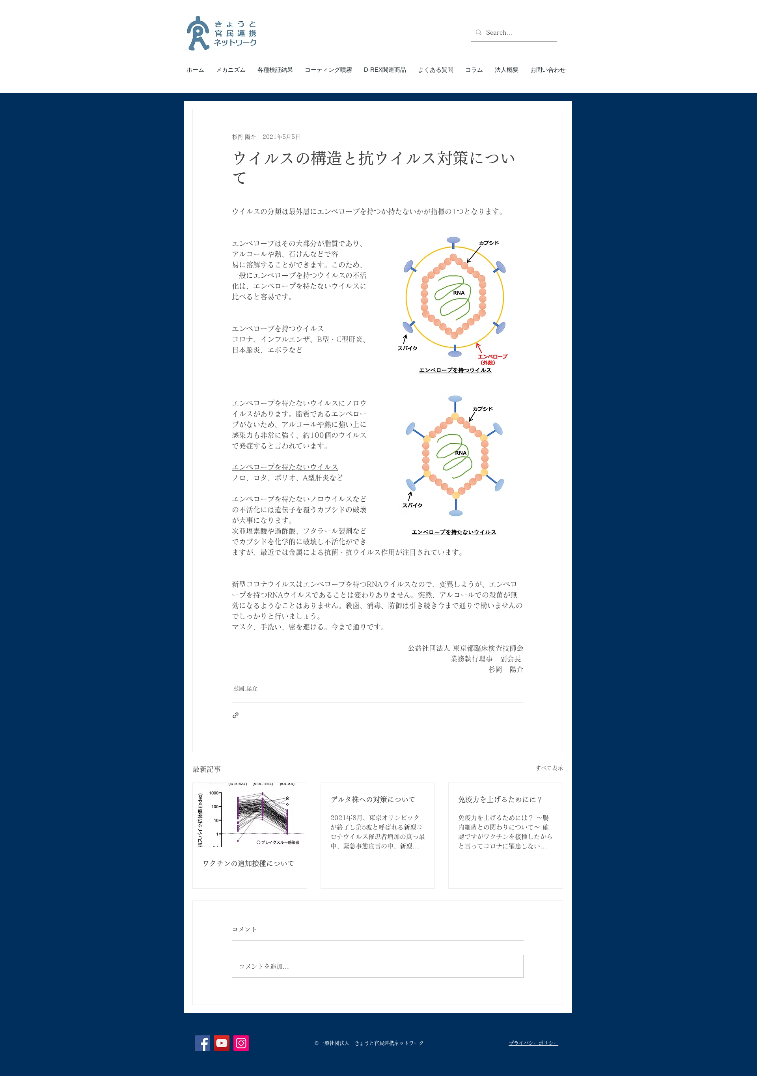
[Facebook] (202, 1043)
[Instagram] (241, 1043)
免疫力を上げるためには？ (500, 799)
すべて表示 (549, 768)
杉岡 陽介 (245, 688)
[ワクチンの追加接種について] (250, 815)
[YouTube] (221, 1043)
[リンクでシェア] (235, 715)
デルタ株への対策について (373, 799)
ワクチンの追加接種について (248, 863)
